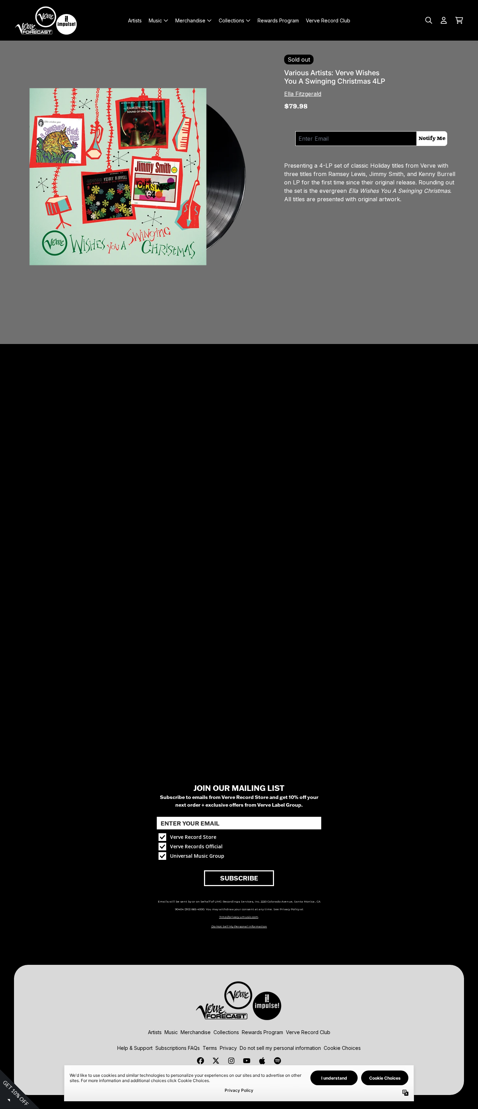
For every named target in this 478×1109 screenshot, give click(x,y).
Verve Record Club (308, 1032)
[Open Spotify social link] (277, 1060)
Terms (210, 1048)
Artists (155, 1032)
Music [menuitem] (155, 20)
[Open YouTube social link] (246, 1060)
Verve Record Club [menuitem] (328, 20)
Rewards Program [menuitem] (278, 20)
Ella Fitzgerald (302, 93)
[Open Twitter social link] (216, 1060)
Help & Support (135, 1048)
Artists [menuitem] (135, 20)
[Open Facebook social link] (200, 1060)
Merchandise (196, 1032)
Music (171, 1032)
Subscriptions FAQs (177, 1048)
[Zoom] (136, 177)
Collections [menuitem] (231, 20)
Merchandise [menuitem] (190, 20)
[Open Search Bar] (428, 20)
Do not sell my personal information (280, 1048)
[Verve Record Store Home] (46, 20)
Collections (226, 1032)
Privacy (228, 1048)
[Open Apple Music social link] (262, 1060)
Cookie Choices (342, 1048)
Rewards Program (262, 1032)
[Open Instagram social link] (231, 1060)
